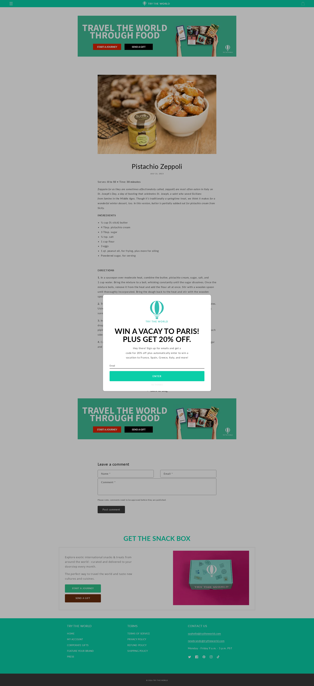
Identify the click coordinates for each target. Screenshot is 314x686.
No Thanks (157, 385)
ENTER (157, 376)
